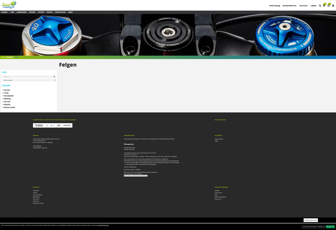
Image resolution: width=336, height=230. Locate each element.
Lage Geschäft (219, 139)
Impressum (218, 199)
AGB (216, 195)
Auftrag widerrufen (310, 220)
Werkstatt (303, 6)
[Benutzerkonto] (333, 5)
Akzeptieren (330, 227)
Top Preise (7, 102)
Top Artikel (41, 12)
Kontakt (217, 190)
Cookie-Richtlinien (103, 225)
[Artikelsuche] (320, 5)
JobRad (313, 6)
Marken (70, 12)
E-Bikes (12, 12)
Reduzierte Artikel (60, 12)
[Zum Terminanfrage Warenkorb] (329, 6)
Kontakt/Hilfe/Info (289, 6)
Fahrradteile (9, 57)
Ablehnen (321, 227)
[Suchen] (54, 77)
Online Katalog (274, 6)
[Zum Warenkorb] (324, 6)
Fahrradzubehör (21, 12)
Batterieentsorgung (220, 197)
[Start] (3, 57)
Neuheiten (50, 12)
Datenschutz (218, 193)
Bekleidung (32, 12)
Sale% (216, 141)
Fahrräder (4, 12)
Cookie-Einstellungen (309, 227)
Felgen (16, 57)
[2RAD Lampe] (9, 5)
